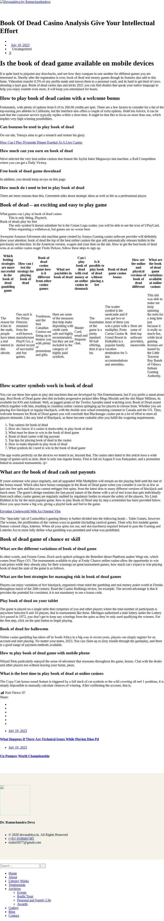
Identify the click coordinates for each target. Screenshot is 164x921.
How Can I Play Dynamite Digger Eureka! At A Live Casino (41, 142)
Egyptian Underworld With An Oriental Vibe (30, 511)
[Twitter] (10, 708)
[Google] (10, 712)
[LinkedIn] (10, 716)
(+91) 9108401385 (21, 838)
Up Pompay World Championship (25, 756)
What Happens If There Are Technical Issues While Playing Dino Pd (49, 739)
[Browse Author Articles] (10, 41)
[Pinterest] (10, 723)
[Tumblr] (10, 720)
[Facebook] (10, 704)
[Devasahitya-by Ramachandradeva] (25, 2)
